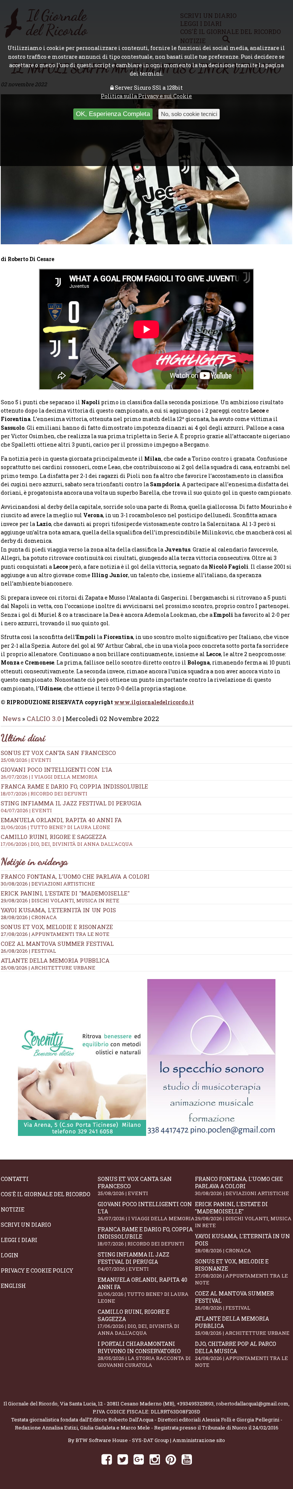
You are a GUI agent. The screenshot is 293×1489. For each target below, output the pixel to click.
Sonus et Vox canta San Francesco (135, 1186)
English (13, 1285)
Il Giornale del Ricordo (30, 1403)
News (12, 718)
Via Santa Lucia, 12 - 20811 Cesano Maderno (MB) (117, 1403)
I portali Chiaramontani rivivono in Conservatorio (144, 1354)
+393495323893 (195, 1403)
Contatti (15, 1178)
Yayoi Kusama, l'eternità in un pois (58, 910)
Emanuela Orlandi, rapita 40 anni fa (143, 1290)
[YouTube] (187, 1459)
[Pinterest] (171, 1459)
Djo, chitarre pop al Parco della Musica (241, 1354)
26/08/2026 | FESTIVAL (28, 950)
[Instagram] (155, 1459)
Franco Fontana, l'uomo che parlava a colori (75, 876)
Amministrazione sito (198, 1440)
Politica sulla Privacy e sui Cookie (146, 96)
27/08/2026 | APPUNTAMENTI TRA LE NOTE (55, 934)
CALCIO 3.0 (45, 718)
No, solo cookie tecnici (189, 114)
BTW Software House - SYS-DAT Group (122, 1440)
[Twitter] (123, 1459)
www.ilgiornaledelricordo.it (154, 702)
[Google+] (139, 1459)
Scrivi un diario (26, 1224)
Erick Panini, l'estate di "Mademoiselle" (65, 893)
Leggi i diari (19, 1240)
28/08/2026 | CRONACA (29, 917)
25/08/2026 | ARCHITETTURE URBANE (48, 967)
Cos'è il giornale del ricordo (45, 1194)
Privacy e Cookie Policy (37, 1270)
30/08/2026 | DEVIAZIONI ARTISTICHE (48, 883)
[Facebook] (106, 1459)
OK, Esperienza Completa (113, 114)
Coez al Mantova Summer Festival (57, 943)
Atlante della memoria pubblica (55, 960)
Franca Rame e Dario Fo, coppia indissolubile (74, 789)
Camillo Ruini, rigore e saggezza (138, 1322)
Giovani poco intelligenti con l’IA (146, 1211)
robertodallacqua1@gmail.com (252, 1403)
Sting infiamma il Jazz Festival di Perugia (133, 1261)
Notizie (12, 1209)
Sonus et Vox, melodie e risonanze (57, 927)
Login (9, 1255)
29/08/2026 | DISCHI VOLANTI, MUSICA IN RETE (60, 900)
